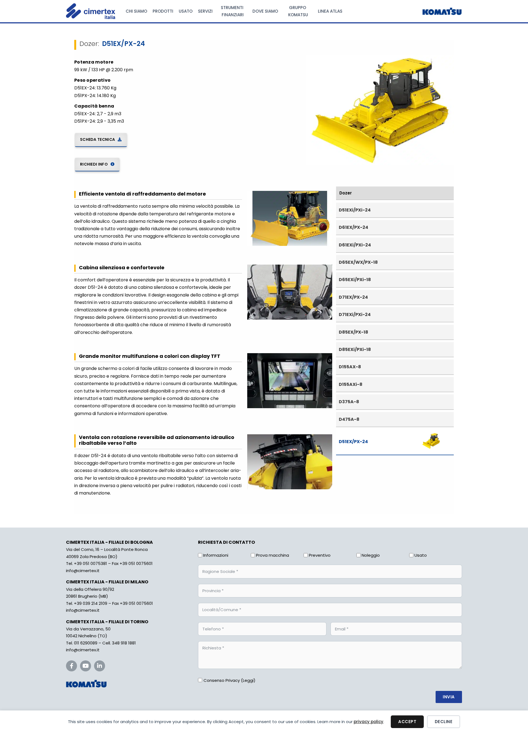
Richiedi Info (94, 164)
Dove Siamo (265, 11)
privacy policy (368, 721)
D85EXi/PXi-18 (355, 349)
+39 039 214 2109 (90, 603)
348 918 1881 (124, 643)
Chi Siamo (136, 11)
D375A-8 (349, 402)
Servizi (205, 11)
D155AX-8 (350, 367)
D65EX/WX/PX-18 (358, 262)
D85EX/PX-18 (353, 332)
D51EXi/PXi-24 (355, 210)
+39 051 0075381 (90, 563)
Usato (186, 11)
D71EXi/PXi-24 (355, 314)
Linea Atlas (330, 11)
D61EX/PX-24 (353, 227)
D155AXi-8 (350, 384)
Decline (444, 721)
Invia (449, 697)
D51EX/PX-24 (353, 441)
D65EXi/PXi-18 (355, 279)
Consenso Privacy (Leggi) (229, 680)
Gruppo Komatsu (298, 11)
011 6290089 (85, 643)
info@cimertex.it (83, 570)
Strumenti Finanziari (232, 11)
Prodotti (163, 11)
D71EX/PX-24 (353, 297)
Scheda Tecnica (97, 139)
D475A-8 (349, 419)
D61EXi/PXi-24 (355, 245)
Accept (407, 721)
